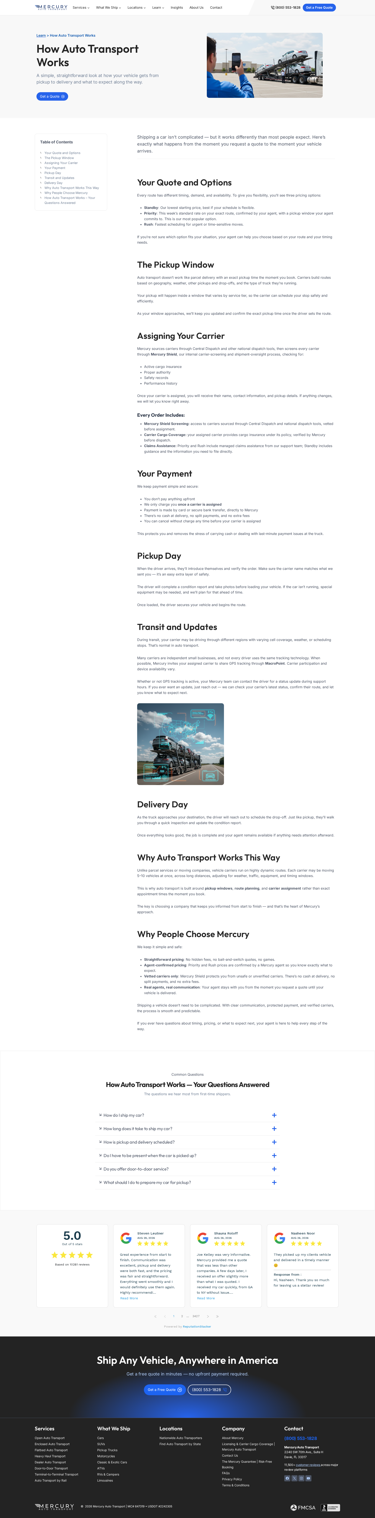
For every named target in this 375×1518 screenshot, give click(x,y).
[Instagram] (301, 1478)
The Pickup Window (59, 158)
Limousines (105, 1480)
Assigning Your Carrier (61, 163)
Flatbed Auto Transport (51, 1450)
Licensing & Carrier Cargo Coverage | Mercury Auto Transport (248, 1446)
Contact (216, 7)
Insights (177, 7)
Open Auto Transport (50, 1438)
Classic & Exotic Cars (112, 1462)
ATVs (101, 1468)
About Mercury (232, 1438)
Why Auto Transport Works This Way (71, 188)
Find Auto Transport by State (180, 1444)
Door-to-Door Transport (51, 1468)
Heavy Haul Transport (50, 1456)
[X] (294, 1478)
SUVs (101, 1444)
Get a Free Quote (319, 7)
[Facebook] (287, 1478)
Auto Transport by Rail (50, 1480)
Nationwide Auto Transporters (181, 1438)
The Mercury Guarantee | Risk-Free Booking (247, 1464)
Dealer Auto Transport (50, 1462)
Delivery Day (53, 183)
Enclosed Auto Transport (52, 1444)
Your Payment (54, 168)
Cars (100, 1438)
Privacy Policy (232, 1479)
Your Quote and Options (62, 153)
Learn (41, 35)
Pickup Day (52, 173)
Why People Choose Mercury (66, 193)
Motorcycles (106, 1456)
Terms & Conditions (235, 1485)
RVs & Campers (108, 1474)
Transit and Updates (59, 178)
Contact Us (230, 1455)
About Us (196, 7)
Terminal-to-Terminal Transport (56, 1474)
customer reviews (308, 1465)
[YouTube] (308, 1478)
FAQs (226, 1473)
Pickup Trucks (107, 1450)
